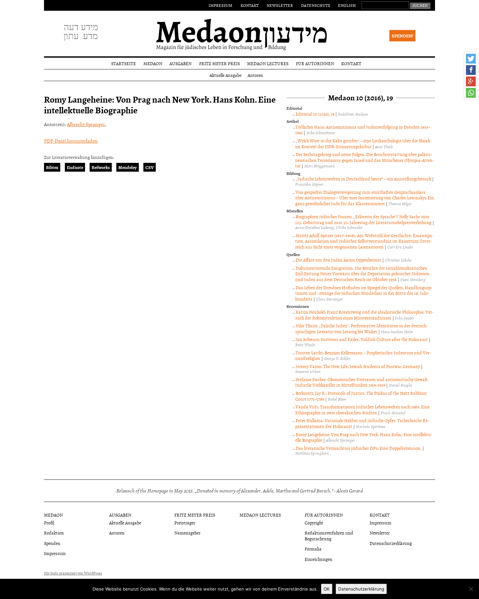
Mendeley (127, 167)
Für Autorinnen (315, 63)
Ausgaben (180, 63)
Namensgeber (187, 532)
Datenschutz (315, 5)
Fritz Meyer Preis (219, 63)
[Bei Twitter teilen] (471, 59)
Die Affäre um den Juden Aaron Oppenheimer (338, 259)
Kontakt (249, 5)
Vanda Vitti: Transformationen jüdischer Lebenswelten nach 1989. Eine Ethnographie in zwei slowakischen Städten (362, 409)
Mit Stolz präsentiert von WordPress (73, 573)
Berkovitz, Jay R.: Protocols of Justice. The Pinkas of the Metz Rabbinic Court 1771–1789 (361, 396)
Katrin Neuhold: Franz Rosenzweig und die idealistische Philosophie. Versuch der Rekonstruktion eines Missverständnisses (364, 314)
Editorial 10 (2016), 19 (315, 113)
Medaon (152, 63)
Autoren (255, 75)
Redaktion (54, 532)
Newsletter (280, 5)
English (347, 5)
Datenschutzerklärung (391, 543)
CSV (149, 167)
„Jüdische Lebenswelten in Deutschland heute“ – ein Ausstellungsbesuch (363, 178)
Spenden (52, 543)
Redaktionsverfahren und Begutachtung (329, 535)
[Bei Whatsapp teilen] (471, 93)
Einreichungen (318, 559)
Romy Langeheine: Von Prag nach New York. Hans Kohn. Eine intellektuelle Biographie (363, 437)
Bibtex (52, 167)
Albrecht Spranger (86, 124)
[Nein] (471, 589)
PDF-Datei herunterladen (71, 141)
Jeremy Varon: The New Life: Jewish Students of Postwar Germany (358, 366)
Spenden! (402, 35)
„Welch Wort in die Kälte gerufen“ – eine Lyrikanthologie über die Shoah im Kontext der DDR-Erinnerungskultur (362, 143)
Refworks (101, 167)
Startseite (123, 63)
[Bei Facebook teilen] (471, 70)
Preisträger (184, 522)
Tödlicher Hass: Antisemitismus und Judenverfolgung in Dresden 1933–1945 (362, 129)
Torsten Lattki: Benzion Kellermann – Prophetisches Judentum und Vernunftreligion (363, 355)
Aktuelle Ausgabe (225, 75)
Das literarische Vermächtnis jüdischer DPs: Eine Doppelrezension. (358, 448)
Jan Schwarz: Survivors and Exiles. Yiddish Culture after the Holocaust (362, 339)
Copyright (314, 522)
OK (327, 589)
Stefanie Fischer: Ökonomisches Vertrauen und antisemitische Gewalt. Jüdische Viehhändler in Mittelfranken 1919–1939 (361, 382)
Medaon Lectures (267, 63)
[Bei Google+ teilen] (471, 81)
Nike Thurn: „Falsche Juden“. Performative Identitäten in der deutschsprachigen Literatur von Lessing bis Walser (361, 328)
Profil (49, 522)
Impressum (220, 5)
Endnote (75, 167)
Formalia (313, 548)
